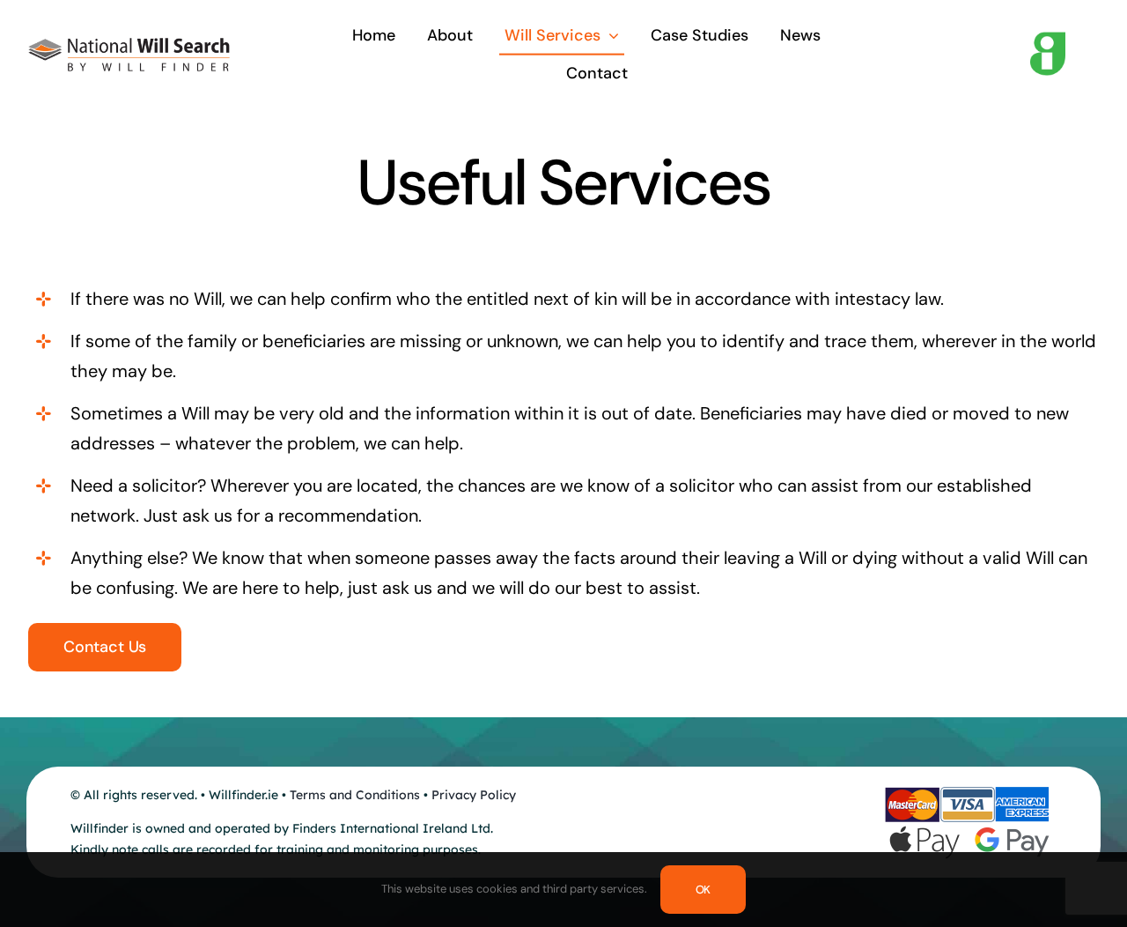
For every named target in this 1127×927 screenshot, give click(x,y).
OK (703, 889)
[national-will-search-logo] (129, 46)
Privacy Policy (473, 795)
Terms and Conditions (355, 795)
